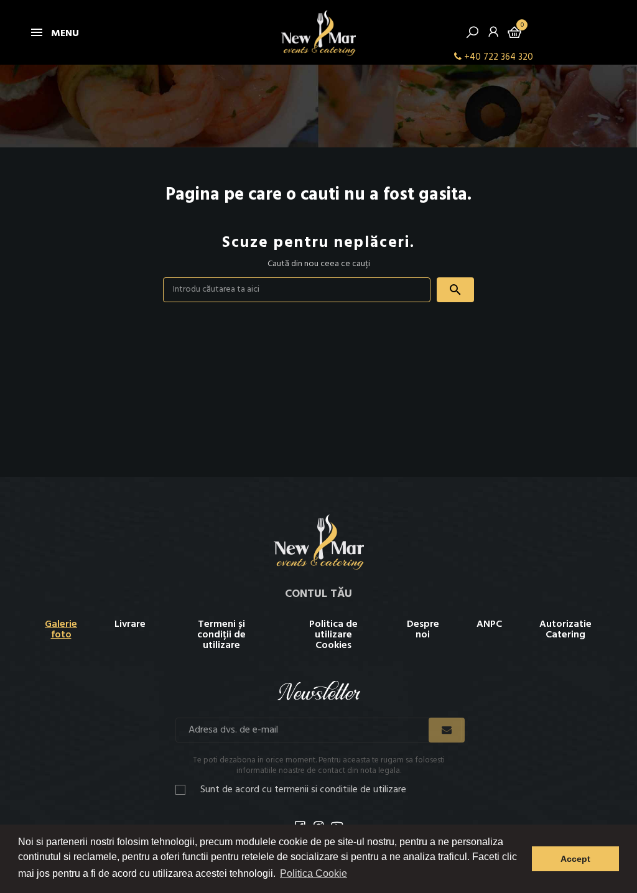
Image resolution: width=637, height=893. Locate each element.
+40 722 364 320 (498, 57)
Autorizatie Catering (565, 629)
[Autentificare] (493, 35)
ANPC (489, 624)
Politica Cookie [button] (313, 873)
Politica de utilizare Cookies (333, 635)
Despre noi (423, 629)
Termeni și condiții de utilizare (221, 635)
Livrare (130, 624)
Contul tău (318, 594)
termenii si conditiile (316, 790)
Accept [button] (575, 859)
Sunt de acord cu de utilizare (303, 790)
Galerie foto (61, 629)
